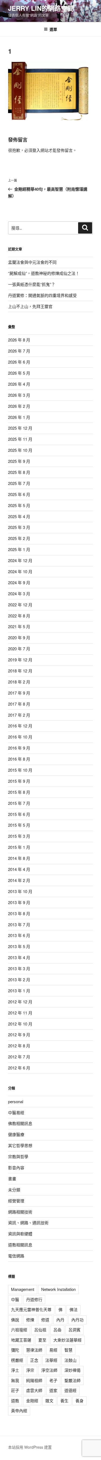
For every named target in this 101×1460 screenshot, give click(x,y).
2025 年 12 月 (20, 428)
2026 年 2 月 (19, 406)
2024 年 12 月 (20, 560)
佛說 (15, 1319)
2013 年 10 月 (20, 891)
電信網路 (16, 1256)
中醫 (15, 1299)
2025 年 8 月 (19, 472)
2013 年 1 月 (19, 990)
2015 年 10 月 (20, 770)
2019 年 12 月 (20, 659)
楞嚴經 (17, 1360)
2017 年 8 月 (19, 704)
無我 (15, 1380)
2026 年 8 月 (19, 340)
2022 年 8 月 (19, 615)
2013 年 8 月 (19, 913)
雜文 (49, 1400)
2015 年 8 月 (19, 792)
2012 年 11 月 (20, 1012)
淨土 (15, 1370)
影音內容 (16, 1167)
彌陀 (15, 1350)
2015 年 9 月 (19, 781)
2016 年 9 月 (19, 748)
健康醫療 (16, 1134)
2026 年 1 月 (19, 417)
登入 (36, 150)
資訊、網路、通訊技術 (28, 1222)
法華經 (51, 1360)
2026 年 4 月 (19, 384)
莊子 (15, 1390)
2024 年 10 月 (20, 571)
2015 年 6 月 (19, 814)
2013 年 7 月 (19, 924)
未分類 (14, 1189)
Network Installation (58, 1289)
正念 (34, 1360)
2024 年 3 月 (19, 593)
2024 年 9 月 (19, 582)
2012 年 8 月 (19, 1045)
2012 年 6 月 (19, 1068)
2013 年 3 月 (19, 968)
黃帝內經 (19, 1410)
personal (15, 1101)
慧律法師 (34, 1350)
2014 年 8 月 (19, 858)
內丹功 (77, 1319)
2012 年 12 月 (20, 1001)
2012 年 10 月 (20, 1024)
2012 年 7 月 (19, 1056)
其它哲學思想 (20, 1145)
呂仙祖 (40, 1329)
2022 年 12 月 (20, 604)
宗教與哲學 (18, 1156)
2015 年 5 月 (19, 825)
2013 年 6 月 (19, 935)
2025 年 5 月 (19, 505)
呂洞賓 (74, 1329)
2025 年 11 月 (20, 439)
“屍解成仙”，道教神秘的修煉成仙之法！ (43, 273)
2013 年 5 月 (19, 946)
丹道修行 (34, 1299)
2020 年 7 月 (19, 648)
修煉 (30, 1319)
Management (22, 1289)
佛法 (73, 1309)
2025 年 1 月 (19, 549)
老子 (53, 1380)
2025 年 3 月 (19, 527)
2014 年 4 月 (19, 869)
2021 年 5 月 (19, 626)
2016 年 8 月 (19, 759)
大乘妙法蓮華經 (67, 1340)
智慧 (68, 1350)
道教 (15, 1400)
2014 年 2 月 (19, 880)
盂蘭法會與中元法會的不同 (32, 262)
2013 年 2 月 (19, 979)
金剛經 (32, 1400)
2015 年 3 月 (19, 836)
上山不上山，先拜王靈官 (30, 306)
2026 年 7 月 (19, 351)
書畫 (12, 1178)
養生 (64, 1400)
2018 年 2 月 (19, 682)
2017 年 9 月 (19, 693)
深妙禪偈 (72, 1370)
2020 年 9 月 (19, 637)
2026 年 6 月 (19, 362)
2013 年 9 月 (19, 902)
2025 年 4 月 (19, 516)
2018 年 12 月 (20, 670)
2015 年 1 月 (19, 847)
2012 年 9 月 (19, 1034)
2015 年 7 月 (19, 803)
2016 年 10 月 (20, 737)
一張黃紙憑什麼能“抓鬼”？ (31, 284)
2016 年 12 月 (20, 726)
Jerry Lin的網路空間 (41, 8)
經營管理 (16, 1200)
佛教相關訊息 (20, 1123)
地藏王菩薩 (21, 1340)
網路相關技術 (20, 1212)
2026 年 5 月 (19, 373)
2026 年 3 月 (19, 395)
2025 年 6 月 (19, 494)
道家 (53, 1390)
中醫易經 (16, 1112)
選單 (53, 29)
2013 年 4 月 (19, 957)
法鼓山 (70, 1360)
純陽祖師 (34, 1380)
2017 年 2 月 (19, 715)
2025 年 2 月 (19, 538)
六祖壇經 (19, 1329)
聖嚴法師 (72, 1380)
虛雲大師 (34, 1390)
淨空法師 (49, 1370)
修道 (45, 1319)
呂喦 (57, 1329)
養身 (79, 1400)
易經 (53, 1350)
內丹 (60, 1319)
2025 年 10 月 (20, 450)
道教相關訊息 (20, 1244)
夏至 (42, 1340)
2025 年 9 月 (19, 461)
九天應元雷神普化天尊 (31, 1309)
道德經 (70, 1390)
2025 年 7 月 (19, 483)
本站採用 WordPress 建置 (30, 1447)
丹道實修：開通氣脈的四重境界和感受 (42, 295)
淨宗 (30, 1370)
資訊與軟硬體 (20, 1233)
